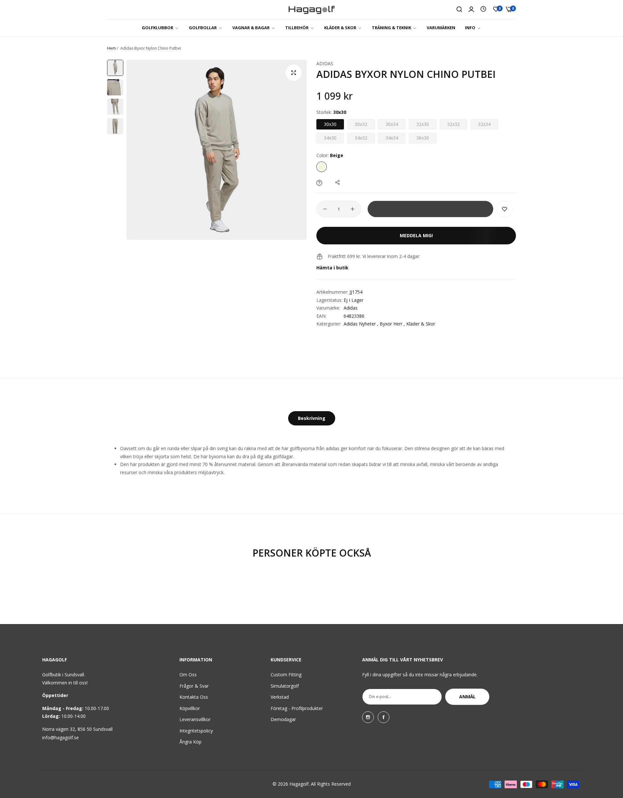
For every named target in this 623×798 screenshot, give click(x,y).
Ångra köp (190, 742)
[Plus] (352, 209)
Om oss (188, 674)
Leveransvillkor (195, 719)
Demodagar (283, 719)
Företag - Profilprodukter (297, 708)
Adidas (324, 63)
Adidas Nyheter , (361, 324)
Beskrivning (311, 418)
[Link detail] (368, 717)
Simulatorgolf (285, 686)
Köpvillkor (189, 708)
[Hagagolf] (311, 9)
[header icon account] (471, 10)
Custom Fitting (286, 674)
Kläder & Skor (420, 324)
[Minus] (325, 209)
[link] (160, 28)
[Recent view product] (483, 9)
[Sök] (459, 10)
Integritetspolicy (196, 731)
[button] (504, 209)
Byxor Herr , (392, 324)
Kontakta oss (193, 697)
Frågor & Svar (194, 686)
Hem (111, 48)
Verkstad (280, 697)
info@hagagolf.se (60, 737)
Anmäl (467, 697)
